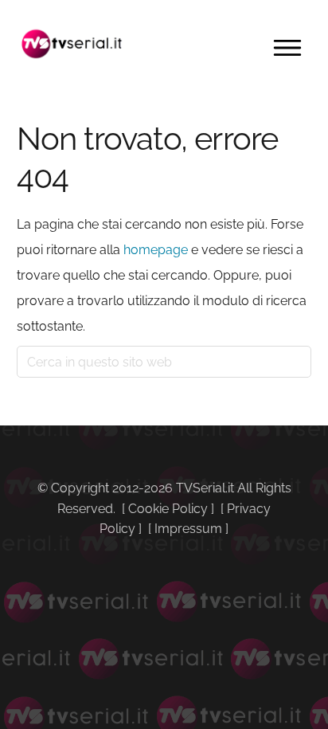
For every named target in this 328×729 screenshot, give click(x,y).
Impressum (188, 528)
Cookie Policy (168, 508)
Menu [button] (287, 47)
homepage (155, 249)
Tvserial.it (72, 44)
